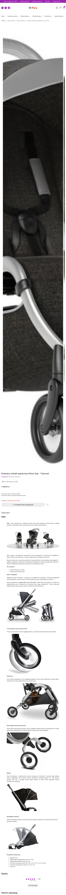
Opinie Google (56, 1)
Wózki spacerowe (21, 20)
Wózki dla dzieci (11, 20)
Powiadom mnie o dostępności (24, 504)
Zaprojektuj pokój (24, 1)
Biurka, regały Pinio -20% (10, 1)
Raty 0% (47, 1)
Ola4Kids (3, 20)
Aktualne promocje (37, 1)
